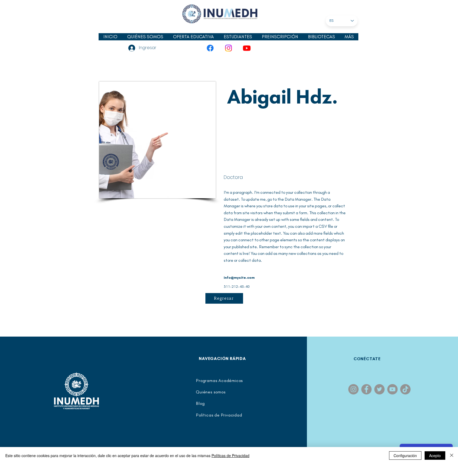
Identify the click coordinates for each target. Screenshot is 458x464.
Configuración (405, 455)
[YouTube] (246, 48)
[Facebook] (210, 48)
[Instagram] (228, 48)
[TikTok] (405, 389)
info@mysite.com (239, 277)
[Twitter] (379, 389)
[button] (238, 36)
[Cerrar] (451, 455)
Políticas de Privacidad (230, 455)
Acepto (435, 455)
